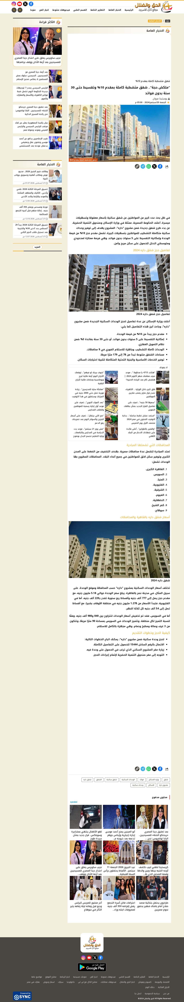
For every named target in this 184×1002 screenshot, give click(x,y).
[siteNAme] (153, 7)
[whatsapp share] (148, 166)
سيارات (60, 982)
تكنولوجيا (71, 982)
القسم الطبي (80, 10)
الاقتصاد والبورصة (162, 982)
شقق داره (87, 779)
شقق (166, 779)
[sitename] (92, 943)
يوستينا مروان (160, 98)
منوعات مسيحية (80, 977)
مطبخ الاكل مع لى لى (87, 982)
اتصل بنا (138, 994)
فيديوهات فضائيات (108, 982)
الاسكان (151, 785)
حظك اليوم (150, 987)
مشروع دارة (163, 785)
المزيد (37, 247)
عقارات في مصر (33, 982)
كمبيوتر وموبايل (144, 982)
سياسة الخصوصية (152, 994)
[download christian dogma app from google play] (92, 967)
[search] (14, 10)
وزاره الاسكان (154, 779)
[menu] (20, 10)
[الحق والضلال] (167, 21)
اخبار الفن (44, 10)
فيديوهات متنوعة (61, 10)
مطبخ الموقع (50, 977)
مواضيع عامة (36, 977)
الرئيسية (129, 10)
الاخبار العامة (114, 10)
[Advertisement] (119, 57)
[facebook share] (160, 166)
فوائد (142, 779)
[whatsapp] (137, 166)
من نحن (166, 994)
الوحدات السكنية (128, 779)
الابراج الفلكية (163, 987)
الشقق (99, 779)
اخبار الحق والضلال (127, 982)
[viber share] (143, 166)
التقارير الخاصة (97, 10)
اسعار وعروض (48, 982)
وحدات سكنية (137, 785)
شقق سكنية (112, 779)
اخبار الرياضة (65, 977)
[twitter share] (154, 166)
